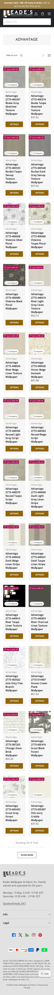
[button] (42, 13)
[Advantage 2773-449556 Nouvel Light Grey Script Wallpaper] (14, 408)
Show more (27, 855)
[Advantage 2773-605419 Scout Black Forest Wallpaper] (40, 722)
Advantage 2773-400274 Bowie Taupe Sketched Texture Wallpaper (38, 104)
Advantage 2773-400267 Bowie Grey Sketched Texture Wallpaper (13, 104)
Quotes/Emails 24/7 (14, 903)
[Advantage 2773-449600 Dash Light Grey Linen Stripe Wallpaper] (40, 470)
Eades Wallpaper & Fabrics (25, 985)
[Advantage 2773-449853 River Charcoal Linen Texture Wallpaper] (40, 596)
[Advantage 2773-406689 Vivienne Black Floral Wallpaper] (14, 275)
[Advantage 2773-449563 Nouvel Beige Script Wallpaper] (40, 408)
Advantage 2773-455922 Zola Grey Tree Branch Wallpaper (14, 683)
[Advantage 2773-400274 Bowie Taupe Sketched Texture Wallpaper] (40, 77)
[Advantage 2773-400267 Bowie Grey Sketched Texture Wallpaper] (14, 77)
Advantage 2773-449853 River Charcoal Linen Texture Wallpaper (39, 622)
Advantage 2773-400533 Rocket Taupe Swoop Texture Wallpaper (14, 173)
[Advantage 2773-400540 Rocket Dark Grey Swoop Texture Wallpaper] (40, 145)
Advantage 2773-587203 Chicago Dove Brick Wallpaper (14, 748)
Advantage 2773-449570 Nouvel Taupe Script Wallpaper (14, 496)
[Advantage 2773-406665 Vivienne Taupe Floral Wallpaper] (40, 214)
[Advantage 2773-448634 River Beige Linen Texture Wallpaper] (14, 344)
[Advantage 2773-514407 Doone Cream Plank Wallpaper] (40, 657)
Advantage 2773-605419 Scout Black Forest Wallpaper (38, 748)
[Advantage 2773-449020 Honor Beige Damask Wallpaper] (40, 344)
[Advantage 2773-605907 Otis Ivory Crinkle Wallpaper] (40, 787)
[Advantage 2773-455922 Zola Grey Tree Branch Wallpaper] (14, 657)
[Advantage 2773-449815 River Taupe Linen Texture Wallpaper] (14, 596)
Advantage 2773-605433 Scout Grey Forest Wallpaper (13, 813)
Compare (12, 84)
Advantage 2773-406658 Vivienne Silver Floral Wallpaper (14, 240)
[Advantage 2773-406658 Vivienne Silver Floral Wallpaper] (14, 214)
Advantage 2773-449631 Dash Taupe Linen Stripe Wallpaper (38, 560)
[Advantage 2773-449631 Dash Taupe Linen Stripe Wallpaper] (40, 534)
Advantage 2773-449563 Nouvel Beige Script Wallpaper (38, 434)
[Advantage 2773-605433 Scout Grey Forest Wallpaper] (14, 787)
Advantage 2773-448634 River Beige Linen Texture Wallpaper (14, 370)
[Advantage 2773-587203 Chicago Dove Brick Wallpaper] (14, 722)
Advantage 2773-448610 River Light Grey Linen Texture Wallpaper (38, 303)
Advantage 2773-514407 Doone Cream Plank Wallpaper (39, 683)
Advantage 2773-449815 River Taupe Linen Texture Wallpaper (14, 622)
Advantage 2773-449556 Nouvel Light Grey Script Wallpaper (13, 434)
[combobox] (27, 21)
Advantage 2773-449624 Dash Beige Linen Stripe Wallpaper (13, 560)
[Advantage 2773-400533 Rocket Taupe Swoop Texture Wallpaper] (14, 145)
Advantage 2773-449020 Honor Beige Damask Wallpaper (38, 370)
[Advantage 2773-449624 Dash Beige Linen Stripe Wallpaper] (14, 534)
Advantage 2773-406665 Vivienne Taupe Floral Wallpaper (38, 240)
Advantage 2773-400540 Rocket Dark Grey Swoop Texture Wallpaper (38, 173)
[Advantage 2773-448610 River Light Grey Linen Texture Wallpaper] (40, 275)
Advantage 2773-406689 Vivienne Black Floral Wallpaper (14, 301)
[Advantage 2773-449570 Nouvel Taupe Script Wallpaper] (14, 470)
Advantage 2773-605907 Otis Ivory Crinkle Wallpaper (38, 813)
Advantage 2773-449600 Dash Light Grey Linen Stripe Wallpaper (38, 497)
